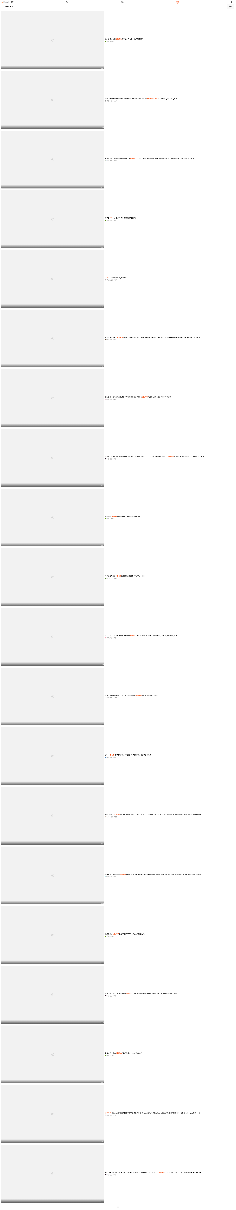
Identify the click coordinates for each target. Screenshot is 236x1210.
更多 (232, 2)
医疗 (67, 2)
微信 (122, 2)
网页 (12, 2)
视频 (177, 2)
